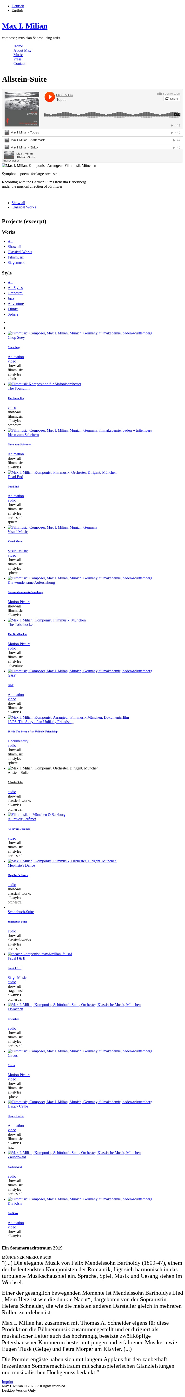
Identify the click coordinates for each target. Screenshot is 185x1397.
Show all (18, 203)
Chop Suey (16, 337)
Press (17, 59)
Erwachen (15, 1009)
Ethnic (13, 309)
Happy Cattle (18, 1106)
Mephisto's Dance (21, 865)
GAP (12, 675)
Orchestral (15, 293)
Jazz (11, 298)
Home (18, 46)
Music (18, 55)
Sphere (13, 314)
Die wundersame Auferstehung (31, 582)
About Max (22, 50)
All (10, 241)
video (12, 361)
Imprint (7, 1382)
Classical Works (24, 207)
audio (12, 500)
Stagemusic (16, 262)
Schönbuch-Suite (21, 912)
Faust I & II (16, 958)
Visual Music (18, 532)
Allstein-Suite (18, 772)
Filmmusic (16, 257)
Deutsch (18, 6)
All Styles (15, 288)
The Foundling (19, 388)
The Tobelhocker (21, 624)
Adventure (16, 304)
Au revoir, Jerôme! (22, 819)
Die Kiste (15, 1203)
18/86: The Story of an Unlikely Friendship (40, 722)
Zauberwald (17, 1157)
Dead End (15, 477)
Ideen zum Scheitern (23, 435)
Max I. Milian (24, 26)
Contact (19, 63)
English (17, 10)
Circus (13, 1055)
